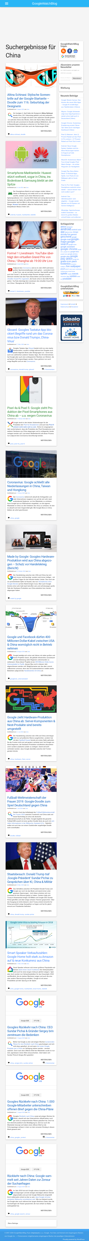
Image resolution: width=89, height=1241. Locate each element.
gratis (63, 261)
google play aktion (69, 257)
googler (17, 1137)
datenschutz (69, 232)
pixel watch (73, 269)
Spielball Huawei (24, 740)
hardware (18, 759)
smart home (37, 989)
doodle (23, 134)
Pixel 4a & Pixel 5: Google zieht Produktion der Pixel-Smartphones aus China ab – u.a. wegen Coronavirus (30, 411)
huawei (18, 215)
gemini (74, 234)
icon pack (72, 261)
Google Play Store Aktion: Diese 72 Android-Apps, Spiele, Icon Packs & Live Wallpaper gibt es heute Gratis (70, 175)
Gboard (31, 348)
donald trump (23, 369)
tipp (68, 276)
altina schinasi (15, 134)
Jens (28, 109)
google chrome (69, 249)
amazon (70, 227)
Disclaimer (74, 307)
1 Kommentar (49, 1063)
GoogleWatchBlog (44, 3)
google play (65, 256)
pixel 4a (17, 444)
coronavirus (14, 369)
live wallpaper (73, 266)
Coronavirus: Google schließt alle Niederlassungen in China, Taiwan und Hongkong (28, 486)
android (12, 215)
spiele (64, 273)
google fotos (74, 252)
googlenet (13, 679)
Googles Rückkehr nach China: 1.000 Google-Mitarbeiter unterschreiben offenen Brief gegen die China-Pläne (30, 1105)
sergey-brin (19, 1063)
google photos (72, 254)
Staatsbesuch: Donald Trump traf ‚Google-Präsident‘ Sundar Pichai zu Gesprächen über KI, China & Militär (30, 878)
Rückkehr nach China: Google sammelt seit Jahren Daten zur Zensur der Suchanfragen (29, 1179)
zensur (28, 1214)
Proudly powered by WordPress (74, 1239)
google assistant (68, 247)
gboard (31, 369)
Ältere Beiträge (13, 1223)
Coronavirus (27, 268)
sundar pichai (29, 914)
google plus (76, 259)
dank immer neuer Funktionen (29, 970)
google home (18, 989)
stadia (69, 274)
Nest (23, 759)
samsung (78, 269)
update (73, 276)
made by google (15, 598)
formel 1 (13, 291)
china (12, 518)
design (75, 232)
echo (12, 989)
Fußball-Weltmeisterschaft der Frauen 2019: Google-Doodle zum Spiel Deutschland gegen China (28, 801)
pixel (11, 444)
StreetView (63, 276)
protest (23, 1137)
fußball (18, 836)
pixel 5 (22, 444)
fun (68, 234)
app (62, 231)
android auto (76, 230)
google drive (67, 251)
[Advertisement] (45, 25)
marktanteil (26, 215)
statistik (33, 215)
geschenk (66, 236)
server (28, 759)
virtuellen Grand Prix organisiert (18, 279)
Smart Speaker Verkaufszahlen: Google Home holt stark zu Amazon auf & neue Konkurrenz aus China (30, 956)
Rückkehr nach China (26, 1116)
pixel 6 (67, 269)
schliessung (64, 271)
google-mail (66, 239)
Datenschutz (65, 307)
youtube (27, 291)
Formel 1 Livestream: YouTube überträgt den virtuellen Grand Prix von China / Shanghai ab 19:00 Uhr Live (30, 257)
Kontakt (72, 304)
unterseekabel (23, 679)
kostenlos (66, 263)
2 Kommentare (49, 369)
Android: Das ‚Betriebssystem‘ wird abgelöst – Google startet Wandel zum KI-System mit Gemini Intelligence (70, 201)
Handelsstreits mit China (32, 671)
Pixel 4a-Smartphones (31, 425)
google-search (20, 1214)
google (17, 518)
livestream (20, 291)
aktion (63, 227)
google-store (72, 244)
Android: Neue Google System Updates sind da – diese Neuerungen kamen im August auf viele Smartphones (70, 150)
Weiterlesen (46, 131)
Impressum (64, 304)
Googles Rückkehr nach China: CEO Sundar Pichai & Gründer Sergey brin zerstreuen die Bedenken (30, 1031)
